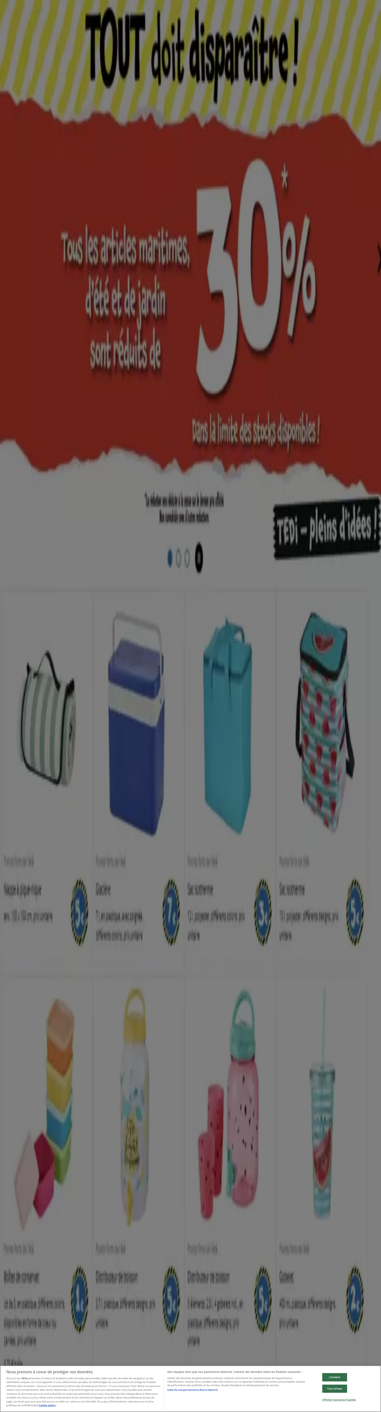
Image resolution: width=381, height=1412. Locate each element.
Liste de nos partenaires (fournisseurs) (192, 1390)
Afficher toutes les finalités (339, 1399)
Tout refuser (335, 1388)
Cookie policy (47, 1405)
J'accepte (334, 1377)
